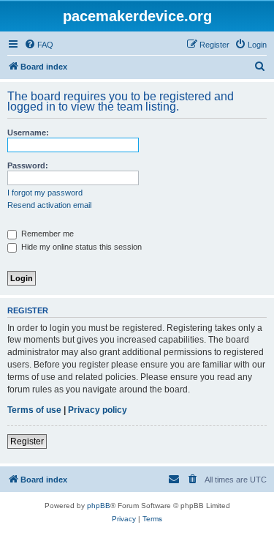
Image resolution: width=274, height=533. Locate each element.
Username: (28, 132)
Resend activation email (49, 205)
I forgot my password (45, 192)
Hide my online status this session (80, 246)
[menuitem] (38, 44)
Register (27, 441)
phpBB (98, 506)
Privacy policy (97, 410)
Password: (27, 165)
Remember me (46, 233)
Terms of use (34, 410)
